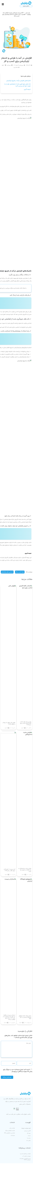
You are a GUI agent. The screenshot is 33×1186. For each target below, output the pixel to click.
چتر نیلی (27, 13)
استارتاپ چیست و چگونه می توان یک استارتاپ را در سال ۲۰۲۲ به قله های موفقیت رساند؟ (9, 1017)
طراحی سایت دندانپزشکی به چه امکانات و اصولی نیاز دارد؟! (24, 870)
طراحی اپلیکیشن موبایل (10, 1130)
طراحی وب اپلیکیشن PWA (9, 1132)
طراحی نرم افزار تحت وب (25, 1153)
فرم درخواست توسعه (26, 1128)
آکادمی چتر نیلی (27, 1130)
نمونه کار (29, 1133)
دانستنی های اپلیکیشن (7, 572)
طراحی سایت (12, 1128)
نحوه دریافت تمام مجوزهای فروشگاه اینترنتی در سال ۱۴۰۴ (25, 1017)
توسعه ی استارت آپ (26, 1156)
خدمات (29, 1135)
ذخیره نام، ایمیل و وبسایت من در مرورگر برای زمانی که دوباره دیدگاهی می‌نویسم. (17, 1070)
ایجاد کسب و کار (20, 572)
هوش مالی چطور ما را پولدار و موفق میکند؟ (9, 723)
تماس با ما (28, 1140)
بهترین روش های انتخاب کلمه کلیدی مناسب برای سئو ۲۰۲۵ (25, 723)
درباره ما (29, 1138)
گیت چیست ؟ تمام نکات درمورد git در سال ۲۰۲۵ (9, 870)
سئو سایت (13, 1135)
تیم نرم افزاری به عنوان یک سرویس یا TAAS (25, 1159)
